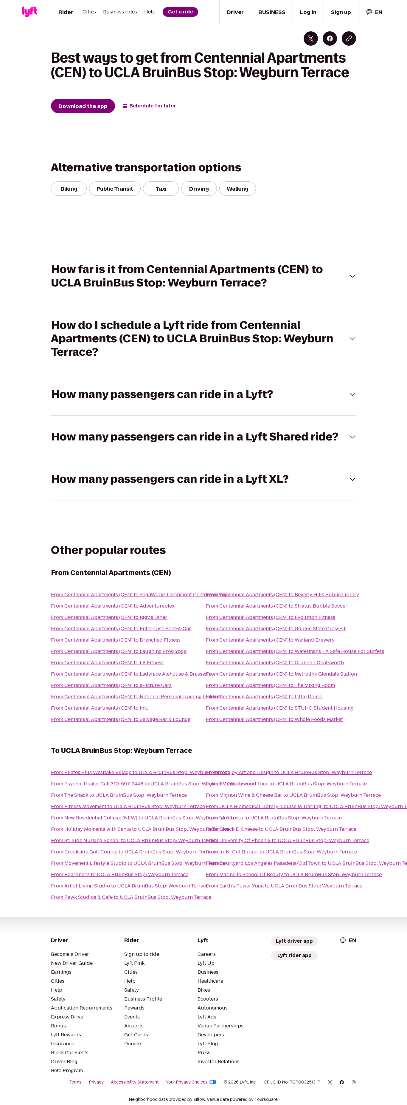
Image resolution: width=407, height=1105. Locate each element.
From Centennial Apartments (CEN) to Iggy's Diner (109, 617)
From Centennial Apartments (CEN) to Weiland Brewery (270, 640)
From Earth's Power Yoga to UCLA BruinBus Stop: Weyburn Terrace (284, 885)
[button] (203, 276)
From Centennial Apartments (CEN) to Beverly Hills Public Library (282, 594)
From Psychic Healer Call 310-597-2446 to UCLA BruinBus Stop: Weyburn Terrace (146, 783)
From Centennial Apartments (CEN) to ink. (99, 708)
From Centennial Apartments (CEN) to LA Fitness (107, 662)
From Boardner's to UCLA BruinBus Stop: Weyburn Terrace (119, 874)
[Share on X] (311, 38)
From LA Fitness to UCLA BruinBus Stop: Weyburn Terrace (274, 817)
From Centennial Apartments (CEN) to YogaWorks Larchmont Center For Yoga (141, 594)
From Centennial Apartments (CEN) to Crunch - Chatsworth (275, 662)
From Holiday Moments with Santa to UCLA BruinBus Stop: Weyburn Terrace (140, 829)
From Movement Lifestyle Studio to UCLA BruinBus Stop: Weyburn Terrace (138, 863)
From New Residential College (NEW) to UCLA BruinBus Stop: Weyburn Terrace (143, 817)
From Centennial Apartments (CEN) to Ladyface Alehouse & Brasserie (131, 674)
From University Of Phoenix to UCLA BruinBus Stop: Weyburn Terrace (287, 840)
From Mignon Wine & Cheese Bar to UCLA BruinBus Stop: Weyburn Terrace (293, 795)
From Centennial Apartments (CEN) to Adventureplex (113, 605)
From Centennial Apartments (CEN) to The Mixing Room (270, 685)
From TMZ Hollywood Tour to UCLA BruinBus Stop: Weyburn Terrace (286, 783)
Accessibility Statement (135, 1082)
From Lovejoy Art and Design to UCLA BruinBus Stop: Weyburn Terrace (289, 772)
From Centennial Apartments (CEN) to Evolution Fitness (270, 617)
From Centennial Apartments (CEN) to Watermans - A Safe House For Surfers (295, 651)
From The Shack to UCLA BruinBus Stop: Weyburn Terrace (119, 795)
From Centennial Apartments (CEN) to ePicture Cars (111, 685)
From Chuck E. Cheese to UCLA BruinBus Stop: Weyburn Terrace (281, 829)
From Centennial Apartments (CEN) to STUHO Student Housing (280, 708)
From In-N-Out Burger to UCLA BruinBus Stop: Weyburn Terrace (281, 851)
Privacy (96, 1082)
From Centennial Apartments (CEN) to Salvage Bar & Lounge (120, 719)
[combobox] (374, 12)
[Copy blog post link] (349, 38)
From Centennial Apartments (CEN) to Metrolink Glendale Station (281, 674)
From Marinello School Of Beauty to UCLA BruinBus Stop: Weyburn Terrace (294, 874)
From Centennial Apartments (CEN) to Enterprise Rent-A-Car (121, 628)
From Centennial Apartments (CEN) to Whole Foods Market (274, 719)
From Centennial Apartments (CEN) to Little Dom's (264, 696)
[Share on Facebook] (330, 38)
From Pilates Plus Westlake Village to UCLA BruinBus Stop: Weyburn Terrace (140, 772)
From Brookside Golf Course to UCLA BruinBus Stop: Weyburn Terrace (133, 851)
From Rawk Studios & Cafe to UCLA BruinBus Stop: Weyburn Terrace (131, 897)
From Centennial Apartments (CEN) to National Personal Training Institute (137, 696)
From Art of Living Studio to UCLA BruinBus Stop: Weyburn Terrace (130, 885)
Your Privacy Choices (187, 1082)
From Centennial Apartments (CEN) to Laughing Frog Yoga (119, 651)
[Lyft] (29, 11)
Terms (75, 1082)
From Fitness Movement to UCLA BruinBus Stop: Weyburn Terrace (128, 806)
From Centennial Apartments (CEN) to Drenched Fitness (116, 640)
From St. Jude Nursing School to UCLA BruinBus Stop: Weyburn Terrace (134, 840)
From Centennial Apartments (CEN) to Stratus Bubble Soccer (276, 605)
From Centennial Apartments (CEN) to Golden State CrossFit (276, 628)
